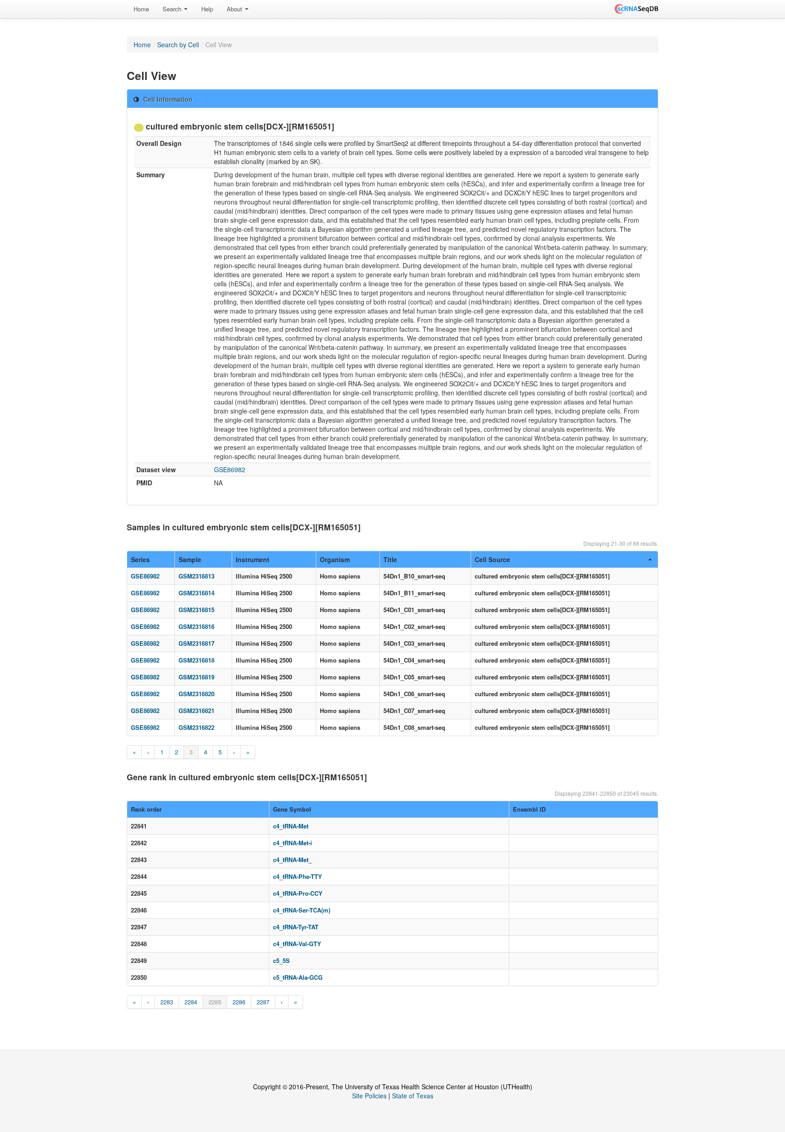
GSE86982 (229, 469)
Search (173, 9)
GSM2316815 (196, 609)
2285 (215, 1001)
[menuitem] (141, 9)
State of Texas (412, 1095)
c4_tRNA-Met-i (292, 842)
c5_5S (281, 960)
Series (140, 559)
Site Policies (369, 1095)
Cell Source (492, 559)
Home (141, 9)
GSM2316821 (196, 710)
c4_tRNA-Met (290, 826)
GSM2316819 (196, 677)
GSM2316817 (196, 643)
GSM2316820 (196, 693)
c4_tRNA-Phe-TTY (297, 876)
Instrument (252, 559)
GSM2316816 (196, 626)
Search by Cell (178, 44)
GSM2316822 (196, 727)
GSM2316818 (196, 660)
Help (207, 9)
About (235, 9)
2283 (166, 1001)
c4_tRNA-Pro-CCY (298, 893)
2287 (263, 1001)
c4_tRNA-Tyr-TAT (295, 927)
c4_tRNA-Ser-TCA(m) (301, 910)
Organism (335, 559)
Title (390, 559)
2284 (190, 1001)
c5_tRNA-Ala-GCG (298, 977)
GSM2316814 (196, 592)
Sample (190, 559)
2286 (239, 1001)
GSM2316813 (196, 576)
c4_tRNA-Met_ (292, 859)
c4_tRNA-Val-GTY (297, 943)
